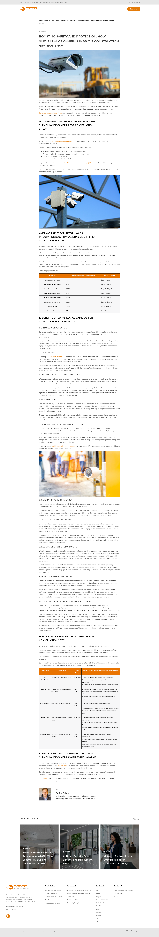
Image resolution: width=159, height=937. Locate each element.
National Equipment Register (63, 141)
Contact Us (108, 9)
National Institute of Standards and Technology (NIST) (72, 163)
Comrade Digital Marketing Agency (129, 931)
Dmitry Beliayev (63, 793)
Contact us (43, 778)
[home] (29, 9)
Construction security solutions (50, 113)
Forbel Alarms (62, 766)
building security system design (63, 446)
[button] (61, 9)
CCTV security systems (54, 357)
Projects (96, 9)
